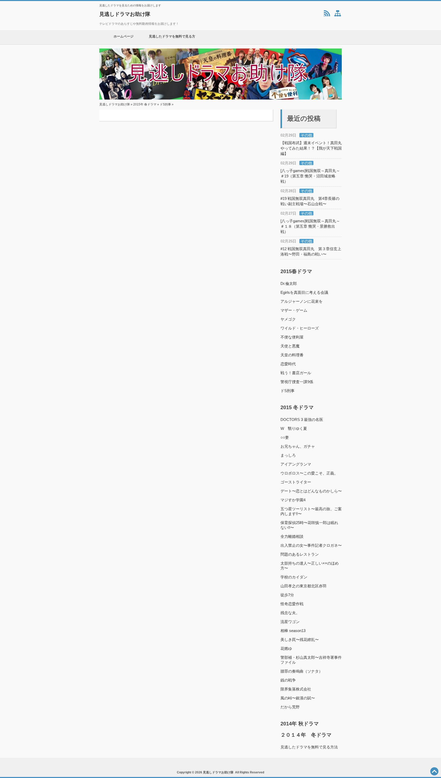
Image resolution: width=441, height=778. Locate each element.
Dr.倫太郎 (288, 283)
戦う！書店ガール (295, 373)
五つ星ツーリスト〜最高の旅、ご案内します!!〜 (311, 511)
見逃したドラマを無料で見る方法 (172, 39)
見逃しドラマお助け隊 (124, 14)
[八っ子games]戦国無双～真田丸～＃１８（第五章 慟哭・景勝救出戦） (310, 226)
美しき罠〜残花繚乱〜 (299, 639)
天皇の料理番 (291, 355)
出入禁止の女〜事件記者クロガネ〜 (311, 545)
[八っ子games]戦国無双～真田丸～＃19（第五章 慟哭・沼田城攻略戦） (310, 176)
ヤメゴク (288, 319)
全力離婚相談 (291, 536)
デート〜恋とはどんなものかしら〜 (311, 491)
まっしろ (288, 455)
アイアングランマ (295, 464)
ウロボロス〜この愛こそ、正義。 (309, 473)
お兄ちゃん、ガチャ (297, 446)
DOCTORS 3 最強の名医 (301, 419)
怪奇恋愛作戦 (291, 604)
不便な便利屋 (291, 337)
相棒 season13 (292, 630)
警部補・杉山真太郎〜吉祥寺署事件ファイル (311, 659)
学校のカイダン (293, 577)
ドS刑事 (165, 104)
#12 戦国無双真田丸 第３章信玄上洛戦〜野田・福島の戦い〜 (310, 251)
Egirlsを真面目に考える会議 (304, 292)
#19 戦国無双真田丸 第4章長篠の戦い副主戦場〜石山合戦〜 (309, 201)
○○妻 (284, 437)
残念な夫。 (290, 613)
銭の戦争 (288, 680)
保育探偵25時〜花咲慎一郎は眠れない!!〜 (309, 525)
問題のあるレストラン (299, 554)
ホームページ (123, 36)
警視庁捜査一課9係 (296, 382)
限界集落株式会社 (295, 689)
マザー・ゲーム (293, 310)
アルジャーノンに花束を (301, 301)
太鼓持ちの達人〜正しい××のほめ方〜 (309, 565)
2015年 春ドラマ (144, 104)
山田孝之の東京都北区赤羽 (303, 586)
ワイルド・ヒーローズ (299, 328)
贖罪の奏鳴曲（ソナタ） (301, 671)
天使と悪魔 (290, 346)
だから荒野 (290, 707)
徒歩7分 (287, 595)
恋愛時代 (288, 364)
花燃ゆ (286, 648)
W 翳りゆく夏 (293, 428)
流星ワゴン (290, 621)
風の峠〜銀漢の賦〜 (297, 698)
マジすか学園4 (292, 500)
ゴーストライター (295, 482)
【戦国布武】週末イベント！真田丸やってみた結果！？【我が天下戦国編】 (311, 148)
